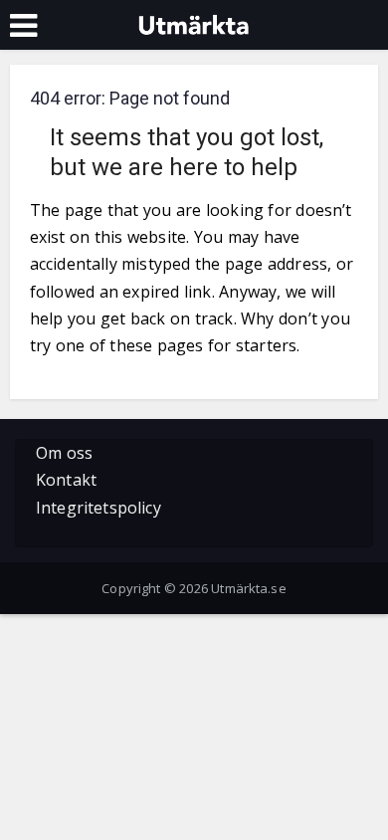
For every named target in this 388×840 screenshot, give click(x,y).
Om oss (64, 453)
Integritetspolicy (98, 508)
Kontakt (66, 480)
